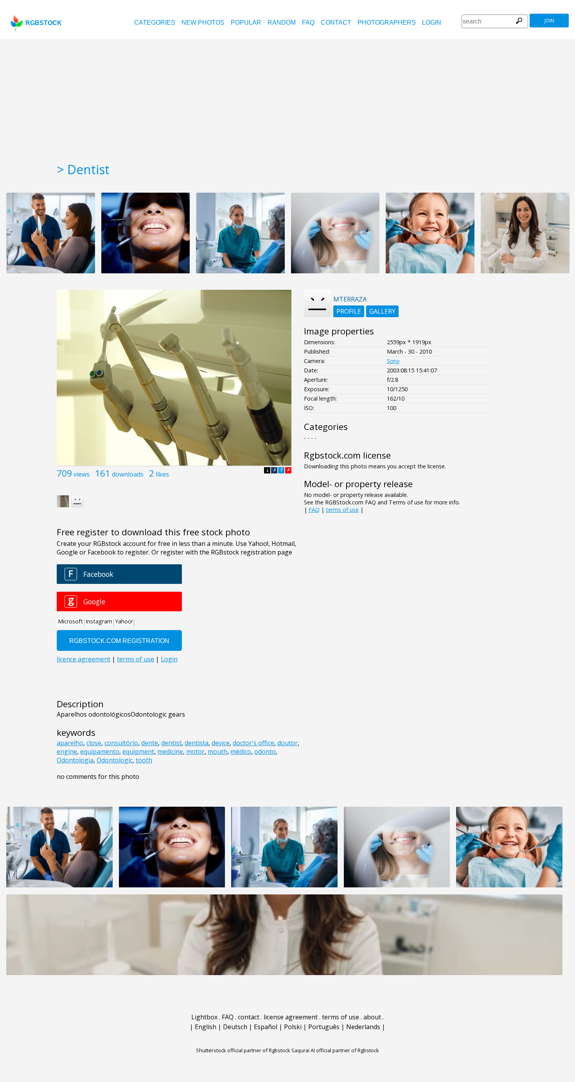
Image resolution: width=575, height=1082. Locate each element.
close (93, 743)
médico (240, 751)
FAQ (308, 22)
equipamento (99, 751)
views (82, 474)
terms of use (342, 509)
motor (195, 751)
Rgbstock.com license (347, 455)
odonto (265, 751)
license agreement (291, 1017)
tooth (144, 760)
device (221, 743)
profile (348, 311)
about (372, 1017)
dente (149, 743)
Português (324, 1026)
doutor (287, 743)
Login (431, 22)
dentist (171, 743)
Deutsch (235, 1026)
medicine (170, 751)
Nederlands (363, 1026)
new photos (203, 22)
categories (154, 22)
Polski (293, 1026)
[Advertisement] (287, 98)
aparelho (70, 743)
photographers (387, 22)
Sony (393, 361)
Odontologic (115, 760)
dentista (196, 743)
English (205, 1026)
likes (162, 474)
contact (336, 22)
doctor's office (253, 743)
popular (246, 22)
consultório (121, 743)
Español (265, 1026)
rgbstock (43, 23)
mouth (217, 751)
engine (67, 751)
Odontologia (75, 760)
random (282, 22)
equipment (138, 751)
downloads (128, 474)
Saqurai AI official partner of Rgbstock (335, 1050)
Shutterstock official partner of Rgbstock (243, 1050)
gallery (382, 311)
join (549, 20)
